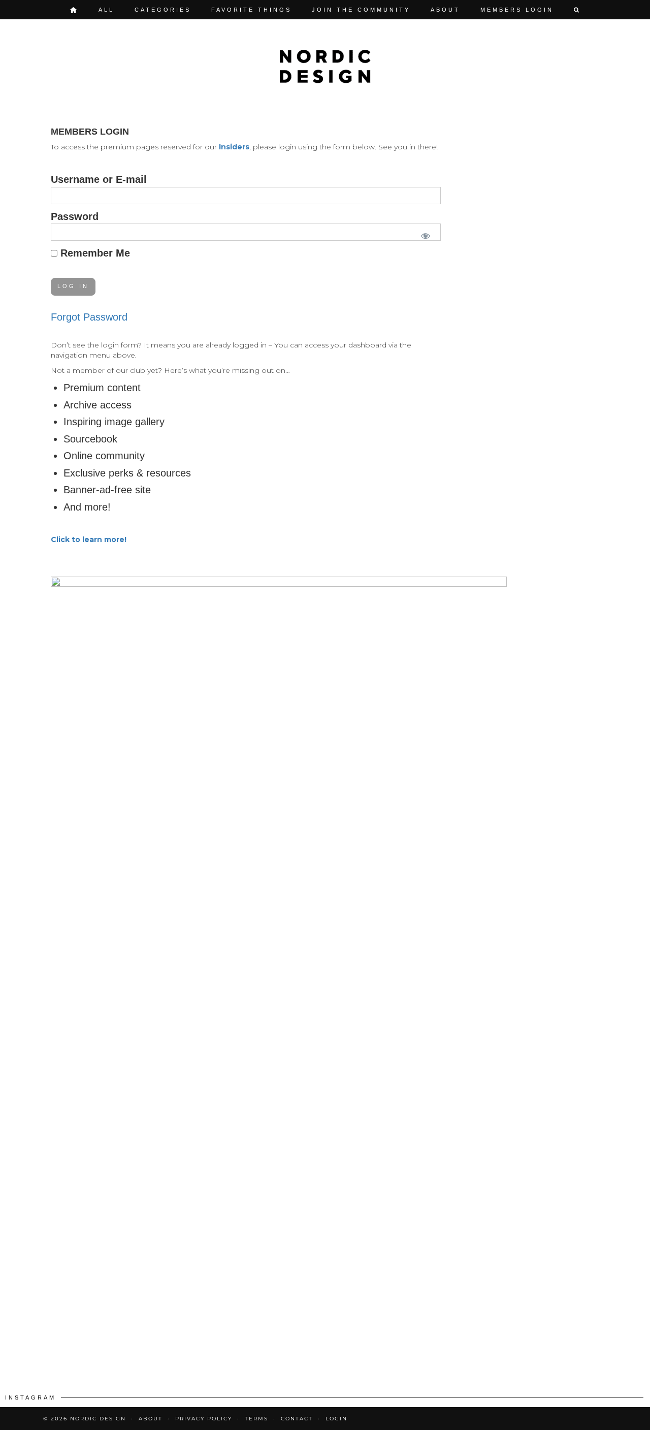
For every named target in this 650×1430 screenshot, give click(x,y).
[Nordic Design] (325, 67)
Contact (297, 1418)
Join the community (361, 10)
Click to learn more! (88, 539)
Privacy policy (203, 1418)
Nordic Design (98, 1418)
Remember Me (93, 253)
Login (336, 1418)
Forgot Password (89, 317)
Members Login (517, 10)
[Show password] (423, 234)
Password (75, 216)
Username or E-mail (99, 179)
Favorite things (251, 10)
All (106, 10)
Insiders (234, 146)
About (445, 10)
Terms (256, 1418)
